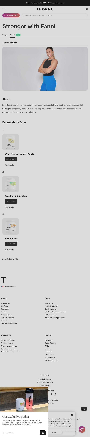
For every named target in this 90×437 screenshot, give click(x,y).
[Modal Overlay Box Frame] (24, 412)
